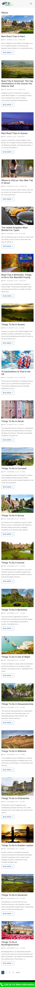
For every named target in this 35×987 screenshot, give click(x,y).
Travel (22, 328)
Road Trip (22, 39)
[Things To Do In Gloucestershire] (17, 692)
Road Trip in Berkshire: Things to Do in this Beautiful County (16, 276)
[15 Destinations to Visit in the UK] (17, 360)
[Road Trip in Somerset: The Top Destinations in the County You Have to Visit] (17, 69)
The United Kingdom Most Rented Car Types (14, 228)
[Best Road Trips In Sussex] (17, 121)
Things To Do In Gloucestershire (17, 704)
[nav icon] (31, 3)
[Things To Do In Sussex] (17, 313)
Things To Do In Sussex (13, 324)
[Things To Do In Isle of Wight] (17, 645)
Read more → (8, 52)
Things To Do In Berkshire (14, 609)
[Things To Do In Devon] (17, 409)
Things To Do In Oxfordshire (15, 798)
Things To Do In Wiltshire (13, 751)
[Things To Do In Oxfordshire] (17, 786)
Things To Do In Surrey (12, 515)
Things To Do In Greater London (17, 845)
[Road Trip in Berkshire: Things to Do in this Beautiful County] (17, 263)
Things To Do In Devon (12, 421)
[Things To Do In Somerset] (17, 883)
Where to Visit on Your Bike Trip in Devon (17, 181)
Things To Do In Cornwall (13, 468)
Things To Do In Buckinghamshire (10, 943)
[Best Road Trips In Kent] (17, 24)
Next (18, 972)
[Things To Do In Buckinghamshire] (17, 930)
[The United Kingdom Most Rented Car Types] (17, 216)
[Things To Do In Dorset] (17, 551)
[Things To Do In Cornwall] (17, 456)
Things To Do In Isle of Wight (15, 657)
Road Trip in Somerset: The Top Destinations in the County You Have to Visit (17, 83)
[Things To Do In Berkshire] (17, 598)
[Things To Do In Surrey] (17, 504)
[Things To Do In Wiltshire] (17, 739)
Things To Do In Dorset (12, 562)
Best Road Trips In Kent (13, 36)
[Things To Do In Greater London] (17, 833)
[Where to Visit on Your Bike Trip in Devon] (17, 168)
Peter (4, 39)
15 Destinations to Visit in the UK (15, 372)
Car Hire (22, 233)
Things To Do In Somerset (14, 895)
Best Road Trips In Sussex (14, 133)
